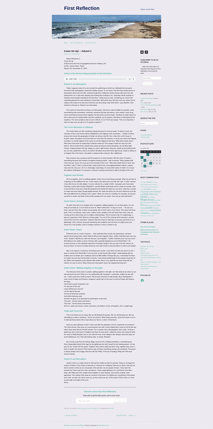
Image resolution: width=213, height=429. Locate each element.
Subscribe (120, 401)
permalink (111, 408)
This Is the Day (144, 111)
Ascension (154, 182)
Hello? (142, 103)
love (142, 205)
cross (152, 189)
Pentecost (156, 208)
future (156, 194)
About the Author (90, 43)
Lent (144, 202)
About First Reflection (76, 43)
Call (145, 184)
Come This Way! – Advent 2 (126, 415)
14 (145, 160)
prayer (142, 210)
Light (147, 202)
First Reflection (82, 8)
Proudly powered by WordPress (74, 425)
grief (149, 197)
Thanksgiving (155, 213)
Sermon (89, 408)
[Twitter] (142, 52)
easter (151, 191)
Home (66, 43)
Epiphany (157, 191)
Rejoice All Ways (70, 415)
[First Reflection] (106, 26)
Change (149, 184)
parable (149, 207)
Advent (79, 408)
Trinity (149, 215)
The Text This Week (147, 227)
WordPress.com (104, 425)
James (78, 54)
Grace (144, 196)
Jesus (151, 199)
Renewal (147, 210)
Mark (146, 205)
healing (153, 197)
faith (141, 194)
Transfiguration (144, 215)
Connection (143, 187)
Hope (144, 199)
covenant (146, 189)
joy (141, 202)
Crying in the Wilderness (147, 98)
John (155, 200)
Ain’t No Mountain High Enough (149, 105)
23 (150, 163)
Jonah (158, 200)
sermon (144, 213)
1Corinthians (143, 182)
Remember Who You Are (147, 246)
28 (145, 166)
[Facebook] (146, 52)
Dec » (146, 171)
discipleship (144, 191)
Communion (154, 184)
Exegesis (83, 408)
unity (153, 215)
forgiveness (149, 193)
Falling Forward (144, 253)
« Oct (141, 171)
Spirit (150, 213)
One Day (142, 251)
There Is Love (144, 248)
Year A (98, 408)
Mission (150, 205)
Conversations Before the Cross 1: (149, 255)
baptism (142, 184)
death (155, 189)
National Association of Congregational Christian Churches (150, 232)
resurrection (155, 210)
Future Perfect (144, 109)
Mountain (154, 205)
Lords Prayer (154, 202)
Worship (93, 408)
